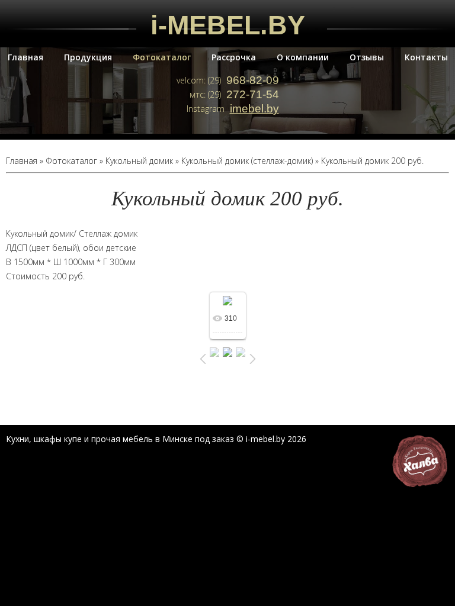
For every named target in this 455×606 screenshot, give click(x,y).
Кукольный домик (139, 160)
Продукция (88, 57)
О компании (303, 57)
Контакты (426, 57)
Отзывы (367, 57)
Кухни (17, 438)
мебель (138, 438)
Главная (25, 57)
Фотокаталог (162, 57)
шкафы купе (58, 438)
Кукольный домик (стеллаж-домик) (247, 160)
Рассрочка (234, 57)
